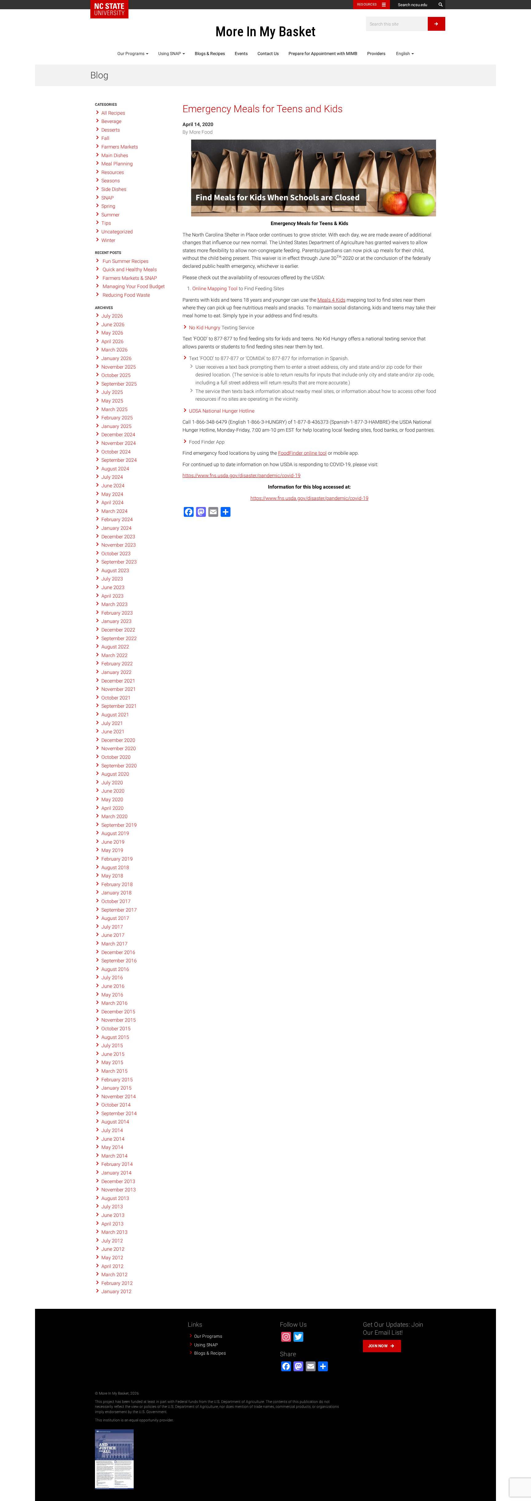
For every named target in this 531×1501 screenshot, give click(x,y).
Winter (108, 240)
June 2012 (112, 1249)
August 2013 (115, 1198)
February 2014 (117, 1164)
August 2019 (115, 833)
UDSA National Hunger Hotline (221, 411)
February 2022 (117, 664)
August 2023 (115, 570)
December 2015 (118, 1012)
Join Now (378, 1346)
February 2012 (117, 1283)
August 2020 (115, 774)
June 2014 (112, 1139)
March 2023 (114, 604)
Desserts (110, 130)
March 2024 (114, 511)
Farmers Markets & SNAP (130, 278)
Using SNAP (170, 53)
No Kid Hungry (204, 328)
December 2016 (118, 952)
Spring (108, 206)
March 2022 (114, 655)
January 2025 (116, 426)
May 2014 (112, 1147)
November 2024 (118, 443)
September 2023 (119, 562)
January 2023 (116, 621)
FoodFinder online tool (302, 453)
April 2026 (112, 341)
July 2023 (112, 579)
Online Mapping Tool (215, 288)
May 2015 (112, 1062)
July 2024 (112, 477)
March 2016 (114, 1003)
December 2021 (118, 681)
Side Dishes (113, 189)
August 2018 (115, 867)
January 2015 (116, 1088)
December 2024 (118, 435)
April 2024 (112, 502)
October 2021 (116, 698)
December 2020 (118, 740)
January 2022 (116, 672)
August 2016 (115, 969)
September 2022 (119, 638)
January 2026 (116, 358)
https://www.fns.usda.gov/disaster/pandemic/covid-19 (242, 475)
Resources (367, 4)
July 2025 (112, 392)
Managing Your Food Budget (134, 286)
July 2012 (112, 1241)
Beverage (111, 121)
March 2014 (114, 1156)
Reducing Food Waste (126, 295)
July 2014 (112, 1130)
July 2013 (112, 1207)
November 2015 (118, 1020)
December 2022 (118, 630)
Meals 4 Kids (331, 300)
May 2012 (112, 1258)
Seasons (110, 181)
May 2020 (112, 799)
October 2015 (116, 1029)
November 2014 (118, 1096)
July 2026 (112, 316)
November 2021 (118, 689)
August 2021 (115, 715)
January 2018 (116, 893)
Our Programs (131, 53)
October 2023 (116, 553)
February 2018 (117, 884)
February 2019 (117, 859)
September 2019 (119, 825)
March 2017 (114, 944)
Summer (110, 215)
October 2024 (116, 452)
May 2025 (112, 401)
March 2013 (114, 1232)
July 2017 (112, 927)
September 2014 (119, 1113)
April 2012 (112, 1266)
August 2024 (115, 469)
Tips (106, 223)
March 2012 (114, 1274)
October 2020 (116, 757)
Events (241, 53)
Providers (376, 53)
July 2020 (112, 783)
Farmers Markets (119, 147)
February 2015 (117, 1080)
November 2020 (118, 748)
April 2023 (112, 596)
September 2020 (119, 766)
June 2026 (112, 324)
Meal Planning (117, 164)
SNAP (107, 198)
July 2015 (112, 1045)
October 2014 (116, 1105)
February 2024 (117, 519)
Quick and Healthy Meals (130, 269)
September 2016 (119, 961)
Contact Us (268, 53)
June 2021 (112, 732)
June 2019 (112, 842)
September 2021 (119, 706)
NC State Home (109, 9)
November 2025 (118, 367)
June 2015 (112, 1054)
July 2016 (112, 977)
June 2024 (112, 486)
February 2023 (117, 613)
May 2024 (112, 494)
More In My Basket (265, 31)
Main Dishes (114, 155)
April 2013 (112, 1224)
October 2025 (116, 375)
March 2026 (114, 350)
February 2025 (117, 418)
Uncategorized (117, 232)
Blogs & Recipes (210, 53)
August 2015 (115, 1037)
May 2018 (112, 876)
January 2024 (116, 528)
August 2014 (115, 1122)
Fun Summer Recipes (125, 261)
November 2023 (118, 545)
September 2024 (119, 460)
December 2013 (118, 1181)
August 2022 (115, 647)
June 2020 (112, 791)
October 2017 (116, 901)
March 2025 (114, 409)
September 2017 (119, 910)
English (403, 53)
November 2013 (118, 1190)
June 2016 (112, 986)
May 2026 (112, 333)
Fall (105, 138)
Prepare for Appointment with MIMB (323, 53)
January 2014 (116, 1173)
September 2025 (119, 384)
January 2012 (116, 1291)
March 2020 (114, 816)
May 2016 (112, 995)
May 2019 (112, 850)
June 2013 (112, 1215)
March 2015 (114, 1071)
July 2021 (112, 723)
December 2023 (118, 537)
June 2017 (112, 935)
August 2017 (115, 918)
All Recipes (113, 113)
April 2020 (112, 808)
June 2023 (112, 587)
